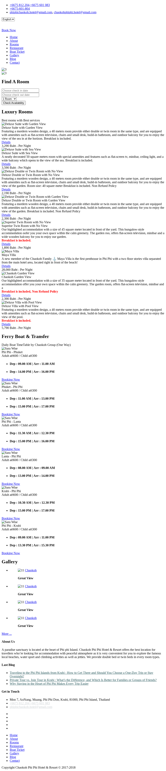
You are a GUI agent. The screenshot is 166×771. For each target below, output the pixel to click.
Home (14, 37)
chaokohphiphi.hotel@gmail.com (75, 12)
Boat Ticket (17, 51)
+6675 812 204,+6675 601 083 (30, 5)
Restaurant (16, 48)
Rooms (14, 44)
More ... (7, 633)
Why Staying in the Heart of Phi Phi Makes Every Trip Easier (49, 683)
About (14, 40)
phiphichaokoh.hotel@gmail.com (31, 12)
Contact (15, 62)
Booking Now (11, 379)
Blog (13, 59)
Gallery (14, 55)
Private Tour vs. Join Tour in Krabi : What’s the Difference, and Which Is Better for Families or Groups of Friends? (83, 680)
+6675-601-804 (20, 8)
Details (6, 142)
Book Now (9, 30)
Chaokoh (31, 570)
